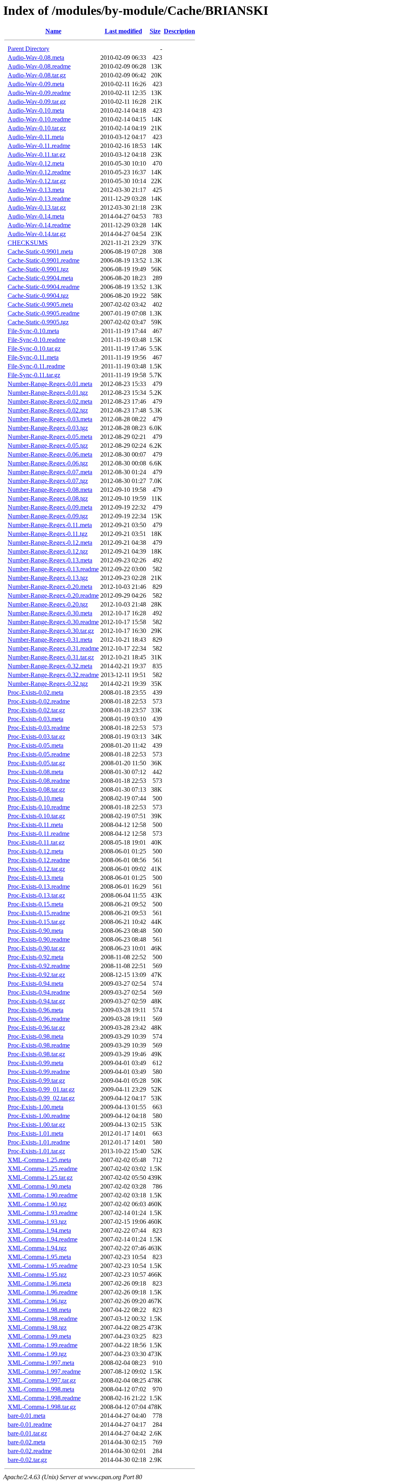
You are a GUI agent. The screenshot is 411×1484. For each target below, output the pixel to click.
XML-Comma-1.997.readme (44, 1371)
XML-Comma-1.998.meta (41, 1389)
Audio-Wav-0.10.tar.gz (37, 128)
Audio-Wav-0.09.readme (39, 92)
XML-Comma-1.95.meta (39, 1257)
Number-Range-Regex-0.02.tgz (48, 410)
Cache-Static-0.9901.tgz (38, 269)
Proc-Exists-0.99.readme (39, 1071)
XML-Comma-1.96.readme (42, 1292)
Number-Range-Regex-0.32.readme (53, 674)
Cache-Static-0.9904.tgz (38, 295)
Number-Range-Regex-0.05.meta (50, 436)
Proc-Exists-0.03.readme (39, 727)
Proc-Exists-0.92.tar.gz (36, 974)
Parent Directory (28, 48)
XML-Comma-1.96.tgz (37, 1301)
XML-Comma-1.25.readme (42, 1168)
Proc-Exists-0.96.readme (39, 1018)
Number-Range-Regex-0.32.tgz (48, 683)
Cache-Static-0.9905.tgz (38, 322)
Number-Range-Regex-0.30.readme (53, 622)
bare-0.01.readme (30, 1424)
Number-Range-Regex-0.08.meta (50, 489)
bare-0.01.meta (26, 1415)
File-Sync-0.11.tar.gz (34, 375)
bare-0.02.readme (30, 1451)
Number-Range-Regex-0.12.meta (50, 542)
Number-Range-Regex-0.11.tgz (47, 533)
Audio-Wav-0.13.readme (39, 198)
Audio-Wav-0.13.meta (36, 189)
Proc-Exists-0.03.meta (35, 719)
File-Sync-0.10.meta (33, 331)
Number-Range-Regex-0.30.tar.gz (51, 630)
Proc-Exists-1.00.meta (35, 1107)
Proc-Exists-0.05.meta (35, 745)
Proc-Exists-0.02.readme (39, 701)
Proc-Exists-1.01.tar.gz (36, 1151)
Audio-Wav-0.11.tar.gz (36, 154)
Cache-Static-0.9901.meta (40, 251)
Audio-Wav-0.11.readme (39, 145)
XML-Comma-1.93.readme (42, 1212)
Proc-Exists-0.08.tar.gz (36, 789)
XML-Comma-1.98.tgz (37, 1327)
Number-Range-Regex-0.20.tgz (48, 604)
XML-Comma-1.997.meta (41, 1362)
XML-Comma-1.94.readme (42, 1239)
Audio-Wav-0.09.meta (36, 84)
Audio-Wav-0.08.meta (36, 57)
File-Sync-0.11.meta (33, 357)
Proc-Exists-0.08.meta (35, 771)
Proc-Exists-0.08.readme (39, 780)
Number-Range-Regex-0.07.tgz (48, 480)
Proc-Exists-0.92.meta (35, 957)
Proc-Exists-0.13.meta (35, 877)
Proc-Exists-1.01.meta (35, 1133)
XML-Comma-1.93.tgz (37, 1221)
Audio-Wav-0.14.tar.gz (37, 233)
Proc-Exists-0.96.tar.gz (36, 1027)
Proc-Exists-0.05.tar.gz (36, 763)
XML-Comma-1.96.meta (39, 1283)
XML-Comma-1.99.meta (39, 1336)
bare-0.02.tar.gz (27, 1459)
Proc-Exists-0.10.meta (35, 798)
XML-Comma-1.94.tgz (37, 1248)
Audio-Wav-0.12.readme (39, 172)
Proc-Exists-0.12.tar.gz (36, 868)
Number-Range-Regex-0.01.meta (50, 383)
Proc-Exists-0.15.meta (35, 904)
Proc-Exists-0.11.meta (35, 824)
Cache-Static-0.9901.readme (43, 260)
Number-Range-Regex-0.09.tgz (48, 516)
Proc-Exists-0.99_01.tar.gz (41, 1089)
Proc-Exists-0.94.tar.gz (36, 1001)
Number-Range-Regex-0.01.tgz (48, 392)
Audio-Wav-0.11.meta (36, 136)
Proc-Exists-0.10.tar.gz (36, 816)
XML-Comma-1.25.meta (39, 1159)
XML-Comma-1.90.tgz (37, 1204)
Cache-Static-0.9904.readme (43, 286)
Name (53, 31)
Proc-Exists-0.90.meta (35, 930)
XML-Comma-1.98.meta (39, 1309)
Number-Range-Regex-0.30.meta (50, 613)
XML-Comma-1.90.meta (39, 1186)
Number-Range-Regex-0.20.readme (53, 595)
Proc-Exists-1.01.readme (39, 1142)
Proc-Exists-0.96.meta (35, 1010)
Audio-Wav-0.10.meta (36, 110)
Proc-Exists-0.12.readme (39, 860)
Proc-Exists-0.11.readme (38, 833)
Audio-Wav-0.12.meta (36, 163)
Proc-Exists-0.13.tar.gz (36, 895)
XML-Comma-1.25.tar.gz (40, 1177)
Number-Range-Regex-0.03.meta (50, 419)
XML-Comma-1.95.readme (42, 1265)
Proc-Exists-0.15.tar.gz (36, 921)
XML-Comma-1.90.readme (42, 1195)
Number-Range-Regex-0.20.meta (50, 586)
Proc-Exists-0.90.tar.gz (36, 948)
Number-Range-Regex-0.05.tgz (48, 445)
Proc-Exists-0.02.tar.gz (36, 710)
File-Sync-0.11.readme (36, 366)
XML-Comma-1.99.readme (42, 1345)
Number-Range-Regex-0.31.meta (50, 639)
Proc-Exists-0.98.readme (39, 1045)
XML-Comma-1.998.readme (44, 1398)
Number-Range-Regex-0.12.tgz (48, 551)
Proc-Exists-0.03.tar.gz (36, 736)
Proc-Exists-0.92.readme (39, 965)
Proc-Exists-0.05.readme (39, 754)
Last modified (123, 31)
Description (179, 31)
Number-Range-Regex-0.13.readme (53, 569)
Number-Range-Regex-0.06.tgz (48, 463)
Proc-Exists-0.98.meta (35, 1036)
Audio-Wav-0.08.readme (39, 66)
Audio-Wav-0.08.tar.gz (37, 75)
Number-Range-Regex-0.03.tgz (48, 428)
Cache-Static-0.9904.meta (40, 278)
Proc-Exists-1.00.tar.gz (36, 1124)
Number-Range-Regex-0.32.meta (50, 666)
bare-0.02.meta (26, 1442)
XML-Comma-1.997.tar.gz (42, 1380)
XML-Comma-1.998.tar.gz (42, 1406)
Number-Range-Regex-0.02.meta (50, 401)
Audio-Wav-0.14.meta (36, 216)
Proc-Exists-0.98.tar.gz (36, 1054)
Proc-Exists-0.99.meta (35, 1062)
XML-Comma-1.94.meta (39, 1230)
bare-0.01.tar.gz (27, 1433)
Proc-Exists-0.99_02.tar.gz (41, 1098)
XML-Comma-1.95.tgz (37, 1274)
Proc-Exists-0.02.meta (35, 692)
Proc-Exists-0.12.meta (35, 851)
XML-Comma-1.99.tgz (37, 1354)
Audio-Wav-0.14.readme (39, 225)
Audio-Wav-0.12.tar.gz (37, 181)
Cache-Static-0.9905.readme (43, 313)
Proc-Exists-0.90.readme (39, 939)
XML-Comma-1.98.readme (42, 1318)
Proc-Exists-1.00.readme (39, 1115)
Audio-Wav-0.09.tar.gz (37, 101)
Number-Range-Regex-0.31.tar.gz (51, 657)
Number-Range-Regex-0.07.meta (50, 472)
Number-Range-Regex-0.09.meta (50, 507)
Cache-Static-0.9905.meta (40, 304)
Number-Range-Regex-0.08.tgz (48, 498)
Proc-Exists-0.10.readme (39, 807)
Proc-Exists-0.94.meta (35, 983)
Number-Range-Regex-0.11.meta (50, 525)
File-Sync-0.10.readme (36, 339)
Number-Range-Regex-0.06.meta (50, 454)
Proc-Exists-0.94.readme (39, 992)
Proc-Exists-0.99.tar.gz (36, 1080)
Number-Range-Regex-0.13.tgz (48, 577)
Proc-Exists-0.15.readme (39, 913)
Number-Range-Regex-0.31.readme (53, 648)
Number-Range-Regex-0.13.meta (50, 560)
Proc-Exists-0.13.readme (39, 886)
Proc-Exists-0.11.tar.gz (36, 842)
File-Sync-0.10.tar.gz (34, 348)
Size (155, 31)
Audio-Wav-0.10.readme (39, 119)
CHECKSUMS (28, 242)
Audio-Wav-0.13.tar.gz (37, 207)
